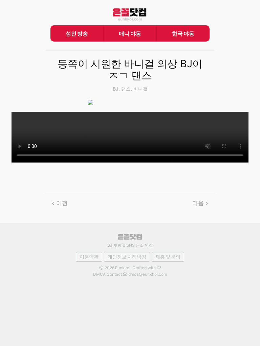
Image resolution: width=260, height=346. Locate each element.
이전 (62, 203)
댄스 (126, 89)
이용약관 (89, 257)
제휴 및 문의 (167, 257)
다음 (198, 203)
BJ (115, 89)
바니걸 (140, 89)
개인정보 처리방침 (127, 257)
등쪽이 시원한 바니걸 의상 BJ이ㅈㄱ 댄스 (130, 70)
